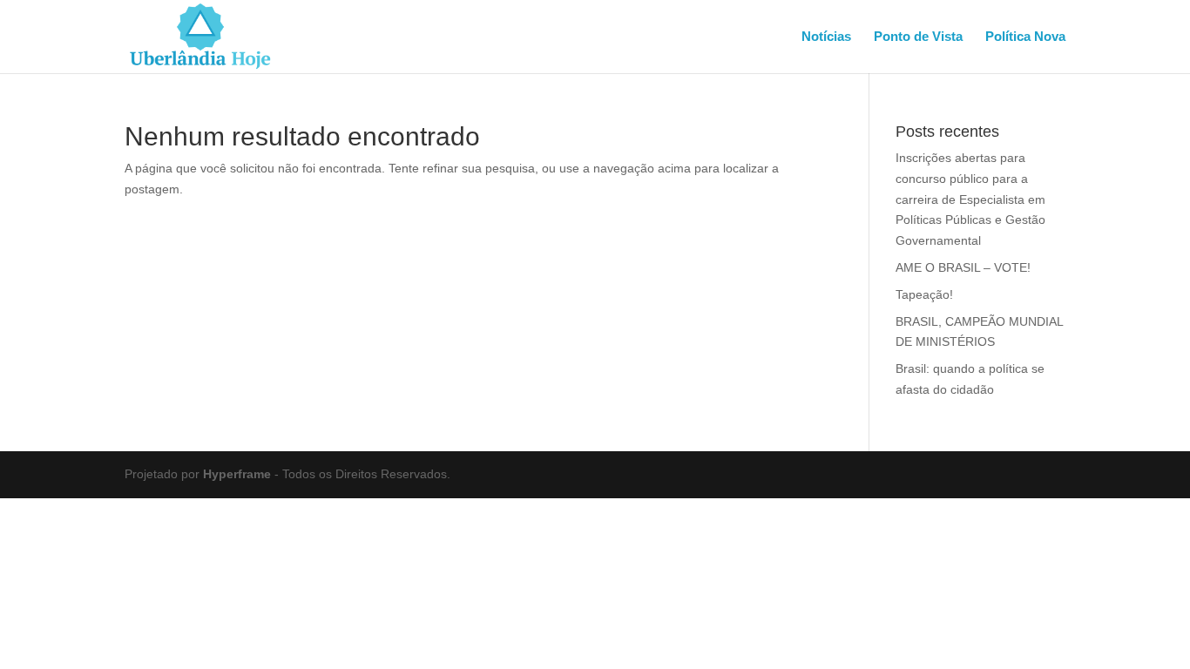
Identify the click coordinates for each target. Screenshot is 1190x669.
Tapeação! (924, 294)
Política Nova (1025, 37)
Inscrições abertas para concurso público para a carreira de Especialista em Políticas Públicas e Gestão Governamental (970, 199)
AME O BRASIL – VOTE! (963, 267)
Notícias (826, 37)
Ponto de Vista (918, 37)
